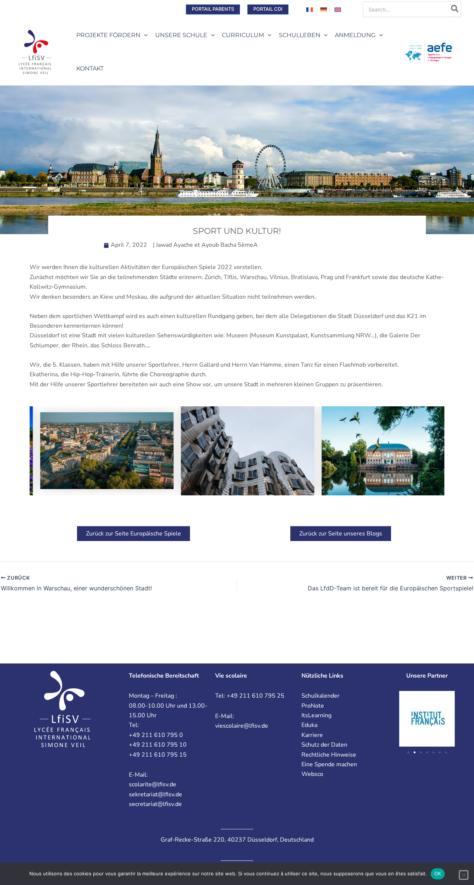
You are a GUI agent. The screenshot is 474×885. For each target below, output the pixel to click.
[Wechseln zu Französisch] (310, 9)
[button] (213, 9)
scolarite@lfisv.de (152, 784)
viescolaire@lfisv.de (241, 726)
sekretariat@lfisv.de (155, 794)
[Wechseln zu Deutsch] (324, 9)
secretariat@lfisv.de (155, 804)
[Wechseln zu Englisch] (338, 9)
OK (437, 873)
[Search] (455, 9)
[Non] (463, 875)
